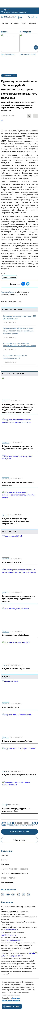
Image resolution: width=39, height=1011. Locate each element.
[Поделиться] (29, 116)
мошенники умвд (9, 277)
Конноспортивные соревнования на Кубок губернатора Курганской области (18, 598)
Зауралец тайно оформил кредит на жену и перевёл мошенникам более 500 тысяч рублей (18, 331)
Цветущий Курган (10, 707)
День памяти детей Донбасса (15, 635)
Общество (5, 401)
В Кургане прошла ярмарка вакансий (19, 775)
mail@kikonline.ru (8, 935)
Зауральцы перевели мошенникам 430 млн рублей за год (19, 317)
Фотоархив (15, 23)
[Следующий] (36, 47)
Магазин (4, 855)
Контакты (5, 864)
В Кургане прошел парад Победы (17, 741)
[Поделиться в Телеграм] (27, 284)
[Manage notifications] (4, 1006)
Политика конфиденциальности (14, 873)
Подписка (32, 23)
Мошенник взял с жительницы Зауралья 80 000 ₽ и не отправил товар (19, 344)
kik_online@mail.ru (15, 940)
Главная (5, 23)
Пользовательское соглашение (14, 869)
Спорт (4, 805)
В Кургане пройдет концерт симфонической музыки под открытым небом (15, 521)
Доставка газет (7, 882)
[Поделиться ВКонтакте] (23, 284)
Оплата (4, 860)
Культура (5, 515)
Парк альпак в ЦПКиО (12, 562)
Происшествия (9, 75)
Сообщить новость (20, 840)
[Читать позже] (35, 116)
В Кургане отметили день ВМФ (16, 669)
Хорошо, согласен (12, 1006)
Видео (23, 23)
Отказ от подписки (9, 878)
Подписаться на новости (19, 832)
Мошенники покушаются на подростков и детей (15, 356)
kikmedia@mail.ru (11, 930)
